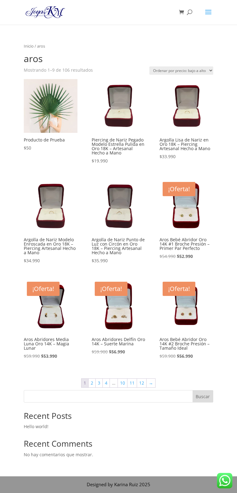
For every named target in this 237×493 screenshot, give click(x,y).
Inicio (29, 46)
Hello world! (36, 426)
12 (141, 383)
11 (132, 383)
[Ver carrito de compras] (183, 12)
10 (122, 383)
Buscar (203, 396)
